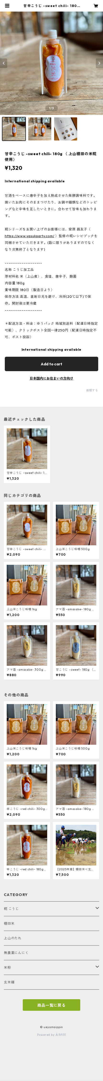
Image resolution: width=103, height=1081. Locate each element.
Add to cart (51, 364)
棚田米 (9, 923)
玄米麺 (9, 982)
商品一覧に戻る (51, 1005)
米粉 (7, 967)
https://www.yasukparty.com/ (29, 236)
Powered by (46, 1034)
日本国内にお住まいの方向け (51, 378)
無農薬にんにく (16, 953)
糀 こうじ (11, 909)
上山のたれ (13, 938)
